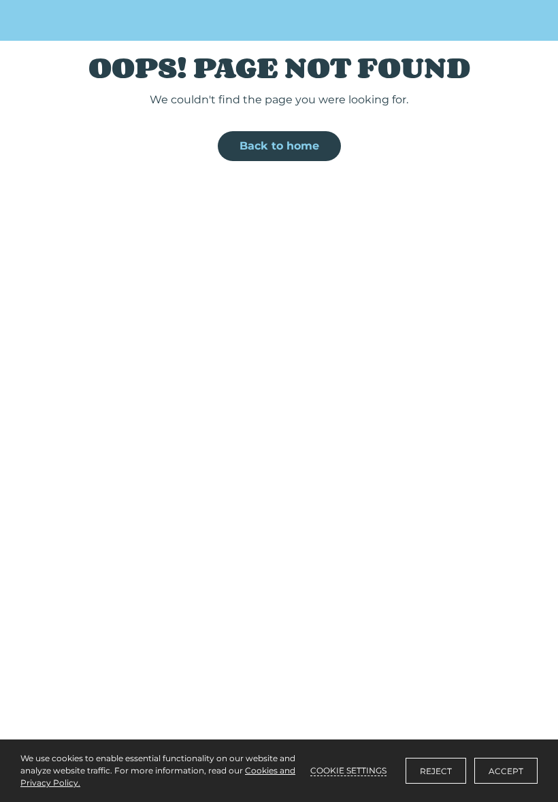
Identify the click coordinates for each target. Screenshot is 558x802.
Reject (436, 771)
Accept (506, 771)
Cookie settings (348, 770)
